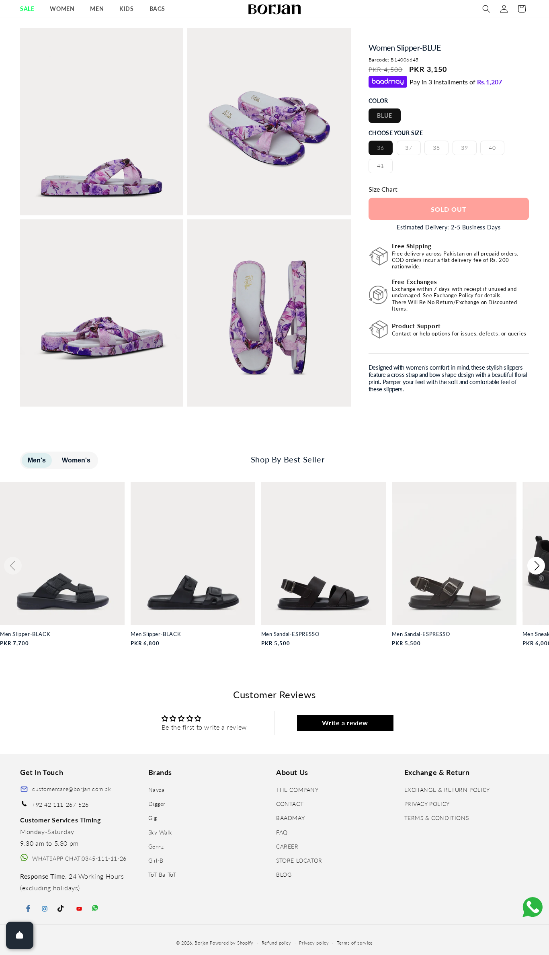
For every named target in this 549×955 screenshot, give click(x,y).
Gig (152, 818)
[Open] (19, 935)
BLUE (389, 117)
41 (385, 167)
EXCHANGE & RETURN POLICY (447, 789)
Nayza (156, 789)
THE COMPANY (297, 789)
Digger (157, 803)
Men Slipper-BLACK (25, 634)
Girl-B (156, 860)
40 (496, 149)
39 (469, 149)
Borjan (201, 942)
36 (385, 149)
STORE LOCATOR (299, 860)
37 (413, 149)
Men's (37, 460)
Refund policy (276, 942)
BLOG (283, 874)
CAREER (287, 846)
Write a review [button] (345, 722)
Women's (76, 460)
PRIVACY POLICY (427, 803)
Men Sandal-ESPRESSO (290, 634)
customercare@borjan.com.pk (71, 788)
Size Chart (383, 189)
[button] (30, 8)
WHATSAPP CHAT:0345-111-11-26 (79, 858)
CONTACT (289, 803)
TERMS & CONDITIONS (436, 818)
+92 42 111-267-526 (60, 804)
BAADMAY (290, 818)
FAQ (282, 832)
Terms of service (355, 942)
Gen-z (156, 846)
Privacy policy (314, 942)
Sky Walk (160, 832)
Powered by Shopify (232, 942)
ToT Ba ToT (162, 874)
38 (441, 149)
